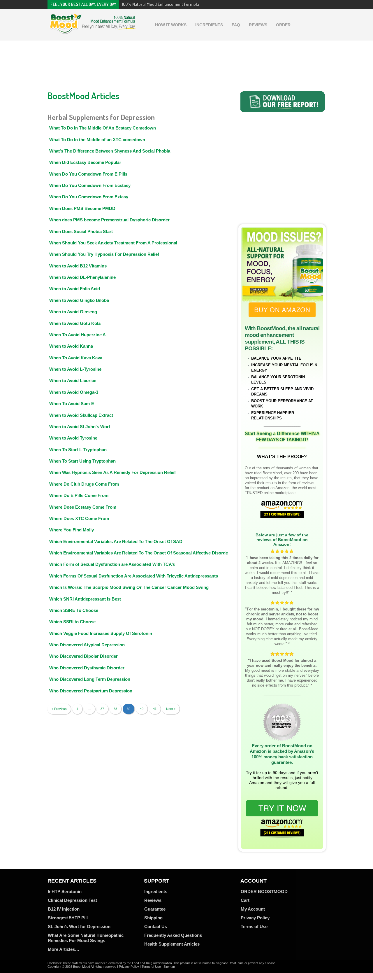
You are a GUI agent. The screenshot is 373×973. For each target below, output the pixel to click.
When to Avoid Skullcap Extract (81, 415)
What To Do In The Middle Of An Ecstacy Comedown (102, 127)
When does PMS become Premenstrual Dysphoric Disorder (109, 219)
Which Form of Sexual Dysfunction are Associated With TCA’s (112, 564)
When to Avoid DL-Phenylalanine (82, 277)
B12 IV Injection (64, 909)
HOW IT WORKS (170, 24)
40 (141, 708)
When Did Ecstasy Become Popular (85, 162)
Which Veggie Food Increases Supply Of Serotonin (100, 633)
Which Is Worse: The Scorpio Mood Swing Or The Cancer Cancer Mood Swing (129, 587)
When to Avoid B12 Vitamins (78, 265)
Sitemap (169, 966)
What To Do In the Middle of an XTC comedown (97, 139)
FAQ (236, 24)
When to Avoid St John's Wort (79, 426)
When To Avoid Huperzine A (77, 334)
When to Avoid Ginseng (73, 311)
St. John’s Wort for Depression (79, 926)
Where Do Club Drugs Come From (84, 484)
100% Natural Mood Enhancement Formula (160, 4)
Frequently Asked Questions (173, 935)
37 (102, 708)
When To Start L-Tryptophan (78, 449)
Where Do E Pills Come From (78, 495)
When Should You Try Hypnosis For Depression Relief (104, 254)
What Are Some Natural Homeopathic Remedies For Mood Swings (86, 938)
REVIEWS (258, 24)
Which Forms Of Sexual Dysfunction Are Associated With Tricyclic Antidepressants (133, 575)
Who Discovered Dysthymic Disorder (86, 667)
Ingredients (155, 891)
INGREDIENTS (209, 24)
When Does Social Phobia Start (81, 231)
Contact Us (155, 926)
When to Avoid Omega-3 (73, 392)
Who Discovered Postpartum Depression (90, 690)
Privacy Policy (255, 917)
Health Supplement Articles (172, 944)
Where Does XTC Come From (79, 518)
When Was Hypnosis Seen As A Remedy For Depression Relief (112, 472)
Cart (245, 900)
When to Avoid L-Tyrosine (75, 369)
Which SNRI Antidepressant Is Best (85, 598)
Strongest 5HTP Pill (68, 917)
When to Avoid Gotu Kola (75, 323)
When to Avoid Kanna (71, 346)
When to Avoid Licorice (72, 380)
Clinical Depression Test (72, 900)
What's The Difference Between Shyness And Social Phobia (109, 150)
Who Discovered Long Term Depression (89, 679)
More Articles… (63, 949)
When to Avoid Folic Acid (74, 288)
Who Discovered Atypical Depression (87, 644)
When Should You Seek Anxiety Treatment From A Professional (113, 242)
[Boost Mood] (92, 31)
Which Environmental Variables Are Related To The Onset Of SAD (115, 541)
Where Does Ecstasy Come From (82, 507)
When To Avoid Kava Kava (75, 357)
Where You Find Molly (71, 529)
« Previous (59, 708)
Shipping (153, 917)
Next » (170, 708)
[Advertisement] (186, 64)
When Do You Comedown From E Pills (88, 174)
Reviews (152, 900)
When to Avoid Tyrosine (73, 437)
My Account (253, 909)
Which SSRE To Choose (73, 610)
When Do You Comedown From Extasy (88, 196)
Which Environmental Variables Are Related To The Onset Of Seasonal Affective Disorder (139, 552)
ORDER (283, 24)
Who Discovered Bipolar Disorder (83, 656)
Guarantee (155, 909)
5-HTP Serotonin (65, 891)
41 (154, 708)
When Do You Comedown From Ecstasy (90, 185)
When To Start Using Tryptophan (82, 461)
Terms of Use (254, 926)
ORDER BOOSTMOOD (264, 891)
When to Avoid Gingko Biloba (79, 300)
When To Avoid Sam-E (71, 403)
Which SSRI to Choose (72, 621)
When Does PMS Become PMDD (82, 208)
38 (115, 708)
